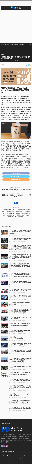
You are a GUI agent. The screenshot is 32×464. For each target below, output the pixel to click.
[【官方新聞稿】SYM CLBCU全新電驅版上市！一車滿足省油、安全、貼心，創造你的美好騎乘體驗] (4, 283)
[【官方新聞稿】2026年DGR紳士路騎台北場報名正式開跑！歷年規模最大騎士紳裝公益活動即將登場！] (4, 351)
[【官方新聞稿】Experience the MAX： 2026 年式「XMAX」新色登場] (4, 318)
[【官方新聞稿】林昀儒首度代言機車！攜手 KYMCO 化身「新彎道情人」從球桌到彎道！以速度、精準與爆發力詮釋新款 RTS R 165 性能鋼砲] (4, 265)
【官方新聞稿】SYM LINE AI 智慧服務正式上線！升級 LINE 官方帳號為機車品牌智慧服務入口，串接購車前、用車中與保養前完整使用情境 (20, 275)
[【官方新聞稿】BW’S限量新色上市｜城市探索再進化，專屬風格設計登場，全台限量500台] (4, 240)
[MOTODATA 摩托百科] (16, 7)
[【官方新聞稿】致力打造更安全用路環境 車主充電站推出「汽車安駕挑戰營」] (4, 332)
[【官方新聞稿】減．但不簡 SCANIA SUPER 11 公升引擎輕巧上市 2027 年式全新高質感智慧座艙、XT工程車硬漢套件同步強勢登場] (4, 311)
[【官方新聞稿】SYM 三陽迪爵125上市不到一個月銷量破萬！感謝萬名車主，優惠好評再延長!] (4, 381)
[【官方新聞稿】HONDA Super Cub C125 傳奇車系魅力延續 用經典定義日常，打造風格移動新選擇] (4, 408)
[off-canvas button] (2, 8)
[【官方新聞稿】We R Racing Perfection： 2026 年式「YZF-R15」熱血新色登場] (4, 338)
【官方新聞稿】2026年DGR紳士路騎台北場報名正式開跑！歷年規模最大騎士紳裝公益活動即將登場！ (20, 352)
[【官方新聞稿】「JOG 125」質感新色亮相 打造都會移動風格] (4, 368)
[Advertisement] (16, 26)
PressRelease (5, 60)
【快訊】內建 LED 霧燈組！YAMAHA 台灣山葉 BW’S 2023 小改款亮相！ (16, 195)
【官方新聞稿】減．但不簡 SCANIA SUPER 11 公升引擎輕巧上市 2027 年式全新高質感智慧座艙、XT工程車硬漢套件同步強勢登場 (20, 311)
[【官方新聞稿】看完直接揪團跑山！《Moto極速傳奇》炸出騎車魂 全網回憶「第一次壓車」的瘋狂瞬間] (4, 387)
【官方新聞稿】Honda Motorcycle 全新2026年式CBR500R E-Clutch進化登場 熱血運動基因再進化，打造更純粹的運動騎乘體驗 (20, 360)
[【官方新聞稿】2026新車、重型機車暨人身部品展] (4, 297)
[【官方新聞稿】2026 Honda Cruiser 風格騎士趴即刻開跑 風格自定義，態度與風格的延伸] (4, 374)
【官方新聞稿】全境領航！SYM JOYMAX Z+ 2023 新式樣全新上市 (16, 190)
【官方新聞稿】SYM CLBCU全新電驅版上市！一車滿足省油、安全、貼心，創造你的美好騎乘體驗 (20, 283)
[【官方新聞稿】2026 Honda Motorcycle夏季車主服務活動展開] (4, 304)
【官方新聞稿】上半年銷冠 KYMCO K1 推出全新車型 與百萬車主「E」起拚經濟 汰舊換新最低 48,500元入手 (20, 232)
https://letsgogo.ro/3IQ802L (21, 168)
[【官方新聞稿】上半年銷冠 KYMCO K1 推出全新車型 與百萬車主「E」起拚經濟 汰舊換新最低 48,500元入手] (4, 232)
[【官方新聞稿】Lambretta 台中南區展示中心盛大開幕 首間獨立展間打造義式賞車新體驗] (4, 325)
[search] (29, 8)
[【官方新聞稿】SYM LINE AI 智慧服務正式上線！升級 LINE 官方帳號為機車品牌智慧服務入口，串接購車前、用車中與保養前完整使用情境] (4, 275)
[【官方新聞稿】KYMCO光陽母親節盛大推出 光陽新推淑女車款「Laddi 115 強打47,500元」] (4, 402)
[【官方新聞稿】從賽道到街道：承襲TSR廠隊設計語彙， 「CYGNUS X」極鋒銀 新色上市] (4, 345)
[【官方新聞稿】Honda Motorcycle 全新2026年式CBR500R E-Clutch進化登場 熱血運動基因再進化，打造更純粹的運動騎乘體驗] (4, 360)
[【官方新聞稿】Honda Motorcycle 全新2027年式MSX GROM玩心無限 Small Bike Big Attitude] (4, 291)
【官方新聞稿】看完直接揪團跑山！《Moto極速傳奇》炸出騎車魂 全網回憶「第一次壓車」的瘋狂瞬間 (20, 387)
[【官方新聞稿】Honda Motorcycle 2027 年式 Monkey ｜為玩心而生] (4, 395)
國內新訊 (2, 54)
